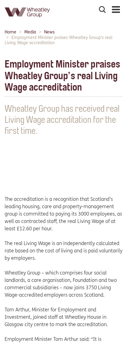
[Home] (28, 20)
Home (10, 32)
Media (30, 32)
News (49, 32)
